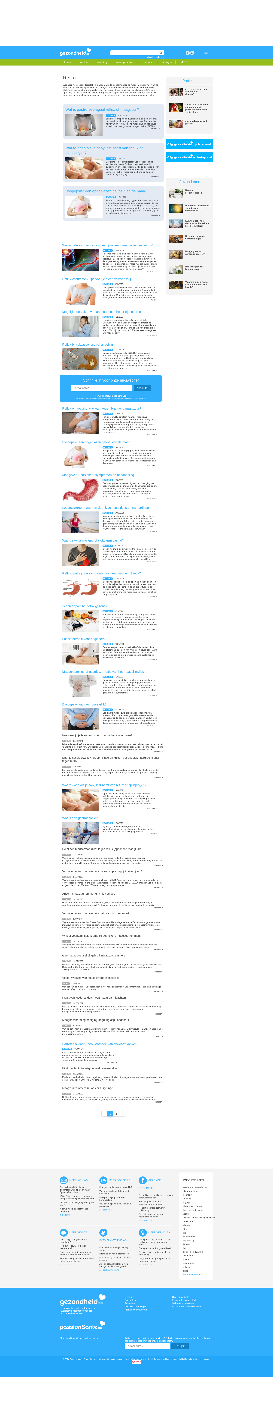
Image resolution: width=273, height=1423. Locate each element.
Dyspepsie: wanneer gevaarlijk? (84, 704)
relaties (186, 1267)
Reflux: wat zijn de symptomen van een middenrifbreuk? (101, 573)
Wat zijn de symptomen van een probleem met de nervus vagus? (108, 245)
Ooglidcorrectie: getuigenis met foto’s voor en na (154, 1259)
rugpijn (186, 1202)
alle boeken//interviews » (110, 1270)
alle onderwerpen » (192, 1274)
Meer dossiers (119, 1180)
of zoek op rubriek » (155, 57)
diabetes (148, 62)
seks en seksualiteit (193, 1252)
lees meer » (155, 129)
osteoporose (189, 1236)
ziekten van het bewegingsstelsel (199, 1217)
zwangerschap (125, 62)
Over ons (129, 1297)
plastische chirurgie (192, 1206)
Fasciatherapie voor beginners (83, 639)
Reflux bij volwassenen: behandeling (87, 344)
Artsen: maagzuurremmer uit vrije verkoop (88, 893)
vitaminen (188, 1255)
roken (186, 1259)
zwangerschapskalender (195, 1187)
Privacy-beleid (118, 398)
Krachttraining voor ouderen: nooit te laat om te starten (77, 1259)
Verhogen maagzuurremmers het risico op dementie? (95, 913)
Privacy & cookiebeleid (184, 1300)
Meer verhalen (159, 1232)
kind (185, 1248)
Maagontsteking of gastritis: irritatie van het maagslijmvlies (103, 671)
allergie (167, 62)
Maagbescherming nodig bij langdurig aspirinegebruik (96, 1020)
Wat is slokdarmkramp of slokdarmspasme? (93, 540)
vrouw (186, 1214)
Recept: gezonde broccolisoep (194, 267)
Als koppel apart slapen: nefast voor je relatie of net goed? (114, 1265)
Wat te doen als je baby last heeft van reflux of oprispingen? (104, 785)
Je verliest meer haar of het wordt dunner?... (196, 91)
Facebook (188, 53)
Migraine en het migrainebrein (114, 1253)
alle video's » (65, 1264)
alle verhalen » (145, 1264)
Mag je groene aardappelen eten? (195, 252)
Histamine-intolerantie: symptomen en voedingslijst (197, 208)
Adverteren (130, 1303)
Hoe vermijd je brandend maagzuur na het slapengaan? (97, 735)
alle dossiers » (105, 1210)
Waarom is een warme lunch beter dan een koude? (197, 284)
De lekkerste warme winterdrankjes (195, 237)
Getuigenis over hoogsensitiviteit (155, 1248)
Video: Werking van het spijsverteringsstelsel (90, 977)
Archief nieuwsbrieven (136, 1309)
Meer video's (78, 1232)
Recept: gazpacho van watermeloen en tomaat (151, 1202)
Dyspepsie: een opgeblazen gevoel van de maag (105, 191)
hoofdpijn (187, 1195)
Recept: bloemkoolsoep (193, 191)
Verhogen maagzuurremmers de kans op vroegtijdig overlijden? (102, 871)
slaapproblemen (191, 1191)
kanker (84, 62)
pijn (185, 1233)
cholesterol (188, 1221)
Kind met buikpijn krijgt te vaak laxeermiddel (90, 1068)
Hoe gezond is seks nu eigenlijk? (115, 1187)
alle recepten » (145, 1220)
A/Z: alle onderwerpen (136, 1306)
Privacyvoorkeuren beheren (186, 1306)
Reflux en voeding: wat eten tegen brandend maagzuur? (101, 408)
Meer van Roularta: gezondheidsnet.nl (79, 1338)
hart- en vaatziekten (193, 1210)
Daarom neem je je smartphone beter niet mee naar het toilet (76, 1253)
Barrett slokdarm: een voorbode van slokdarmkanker (99, 1044)
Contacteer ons (132, 1300)
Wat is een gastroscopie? (80, 818)
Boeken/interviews (113, 1240)
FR (211, 53)
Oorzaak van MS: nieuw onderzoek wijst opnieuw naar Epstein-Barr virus (75, 1190)
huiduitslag (188, 1240)
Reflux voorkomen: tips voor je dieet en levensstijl (96, 279)
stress (186, 1229)
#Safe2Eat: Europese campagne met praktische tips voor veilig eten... (196, 108)
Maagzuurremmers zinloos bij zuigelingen (88, 1088)
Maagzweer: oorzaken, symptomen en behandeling (98, 475)
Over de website (180, 1297)
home (67, 62)
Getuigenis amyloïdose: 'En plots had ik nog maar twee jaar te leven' (155, 1242)
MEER (185, 62)
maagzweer (189, 1263)
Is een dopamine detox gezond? (84, 606)
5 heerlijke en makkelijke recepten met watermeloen (156, 1196)
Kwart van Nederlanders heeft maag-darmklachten (94, 997)
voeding (102, 62)
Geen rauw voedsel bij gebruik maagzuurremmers (93, 955)
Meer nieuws (78, 1180)
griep (185, 1270)
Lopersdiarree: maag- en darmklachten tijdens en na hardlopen (106, 507)
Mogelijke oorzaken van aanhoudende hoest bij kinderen (101, 311)
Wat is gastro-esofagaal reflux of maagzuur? (102, 109)
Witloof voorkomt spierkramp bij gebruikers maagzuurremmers (101, 935)
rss (192, 53)
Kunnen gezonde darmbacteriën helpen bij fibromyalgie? (197, 223)
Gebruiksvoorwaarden (183, 1303)
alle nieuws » (65, 1215)
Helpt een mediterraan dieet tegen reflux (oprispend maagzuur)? (102, 849)
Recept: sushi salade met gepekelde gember (151, 1215)
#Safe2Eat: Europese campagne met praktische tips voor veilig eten (77, 1197)
